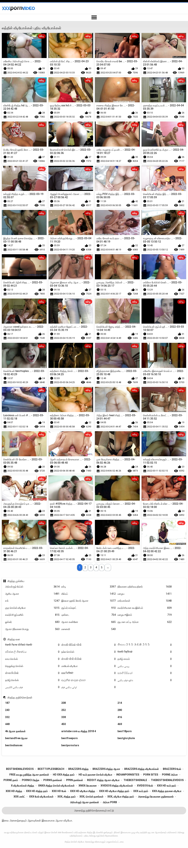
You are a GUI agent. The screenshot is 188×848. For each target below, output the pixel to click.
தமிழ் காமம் (145, 658)
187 (7, 702)
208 (63, 702)
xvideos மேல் (145, 785)
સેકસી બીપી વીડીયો (88, 658)
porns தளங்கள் (52, 780)
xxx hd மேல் (59, 791)
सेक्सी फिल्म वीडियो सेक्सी (32, 644)
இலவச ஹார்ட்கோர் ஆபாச (88, 600)
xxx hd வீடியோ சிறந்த (82, 791)
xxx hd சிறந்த (14, 791)
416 (120, 717)
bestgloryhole (126, 738)
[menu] (94, 17)
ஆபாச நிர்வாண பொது (32, 629)
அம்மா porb (110, 802)
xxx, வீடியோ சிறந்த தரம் (120, 796)
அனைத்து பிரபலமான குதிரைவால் (155, 796)
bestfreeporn (69, 738)
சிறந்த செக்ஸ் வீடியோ (74, 841)
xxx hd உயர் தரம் (166, 785)
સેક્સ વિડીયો (32, 673)
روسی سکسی (145, 666)
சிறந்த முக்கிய (16, 581)
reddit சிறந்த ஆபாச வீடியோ (103, 780)
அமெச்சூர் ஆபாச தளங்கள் (84, 802)
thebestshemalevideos (167, 780)
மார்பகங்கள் (145, 600)
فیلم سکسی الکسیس (32, 687)
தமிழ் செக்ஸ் (32, 680)
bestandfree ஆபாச (16, 738)
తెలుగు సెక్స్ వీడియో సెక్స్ (145, 644)
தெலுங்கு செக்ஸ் (32, 666)
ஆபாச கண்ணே (88, 621)
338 (63, 717)
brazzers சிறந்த (78, 768)
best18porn (125, 731)
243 (7, 710)
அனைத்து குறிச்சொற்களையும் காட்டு (94, 810)
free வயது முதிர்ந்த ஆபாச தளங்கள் (29, 774)
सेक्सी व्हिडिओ (145, 651)
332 (7, 717)
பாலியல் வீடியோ (88, 666)
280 (120, 710)
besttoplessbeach (51, 768)
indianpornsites (127, 774)
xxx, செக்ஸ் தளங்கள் (91, 796)
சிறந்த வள (14, 639)
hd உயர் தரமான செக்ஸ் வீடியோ (95, 774)
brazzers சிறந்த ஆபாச (106, 768)
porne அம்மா (170, 774)
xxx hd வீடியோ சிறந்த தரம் (114, 791)
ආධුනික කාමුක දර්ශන (88, 680)
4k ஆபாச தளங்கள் (15, 731)
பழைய (145, 593)
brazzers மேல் (172, 768)
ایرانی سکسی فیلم (88, 687)
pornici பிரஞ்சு (30, 780)
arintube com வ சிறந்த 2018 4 (78, 731)
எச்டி (88, 586)
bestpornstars (70, 745)
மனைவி (88, 629)
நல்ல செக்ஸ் (88, 651)
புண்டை (88, 614)
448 (7, 724)
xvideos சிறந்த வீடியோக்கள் (117, 785)
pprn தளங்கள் (74, 780)
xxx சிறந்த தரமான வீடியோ (166, 791)
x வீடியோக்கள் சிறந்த (22, 785)
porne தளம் (10, 780)
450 (63, 724)
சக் (32, 600)
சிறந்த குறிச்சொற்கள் (20, 697)
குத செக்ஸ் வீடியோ (32, 607)
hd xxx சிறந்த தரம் (64, 774)
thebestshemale (135, 780)
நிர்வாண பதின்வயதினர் (145, 586)
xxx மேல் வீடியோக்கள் (41, 796)
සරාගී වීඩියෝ (145, 673)
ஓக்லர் (32, 621)
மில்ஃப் (88, 593)
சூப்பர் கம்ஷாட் (88, 607)
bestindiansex (13, 745)
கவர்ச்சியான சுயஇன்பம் (145, 607)
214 (120, 702)
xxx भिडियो (88, 673)
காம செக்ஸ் (32, 658)
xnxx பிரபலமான (88, 785)
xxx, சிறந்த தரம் (66, 796)
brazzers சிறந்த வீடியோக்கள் (141, 768)
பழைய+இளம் (145, 614)
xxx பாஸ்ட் (19, 796)
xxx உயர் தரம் (140, 791)
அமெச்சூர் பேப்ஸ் (32, 586)
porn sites (150, 774)
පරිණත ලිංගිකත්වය (32, 651)
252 (63, 710)
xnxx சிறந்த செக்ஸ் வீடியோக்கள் (56, 785)
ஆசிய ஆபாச (32, 593)
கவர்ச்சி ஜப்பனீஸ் (32, 614)
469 (120, 724)
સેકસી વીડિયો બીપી (88, 644)
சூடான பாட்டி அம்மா (145, 621)
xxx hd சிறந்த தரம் (37, 791)
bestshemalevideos (20, 768)
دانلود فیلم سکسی (145, 680)
